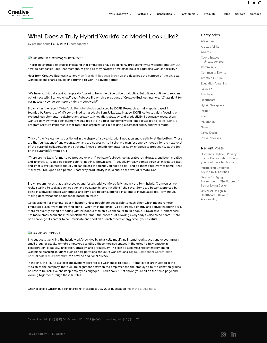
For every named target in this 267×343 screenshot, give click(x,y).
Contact (255, 14)
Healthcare (208, 99)
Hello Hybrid (166, 120)
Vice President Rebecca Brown (98, 75)
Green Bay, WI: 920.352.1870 (121, 319)
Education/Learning (214, 83)
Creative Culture (212, 78)
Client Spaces (210, 57)
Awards (206, 52)
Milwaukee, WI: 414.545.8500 (47, 319)
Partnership (188, 14)
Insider (205, 110)
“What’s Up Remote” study (76, 108)
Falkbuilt (206, 89)
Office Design (209, 132)
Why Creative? (118, 14)
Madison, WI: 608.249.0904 (84, 319)
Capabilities (164, 14)
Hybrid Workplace (213, 105)
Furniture (207, 94)
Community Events (213, 72)
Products (210, 14)
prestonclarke (41, 43)
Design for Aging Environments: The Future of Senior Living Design (220, 181)
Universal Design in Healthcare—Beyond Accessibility (214, 195)
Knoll (204, 116)
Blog (227, 14)
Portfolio (142, 14)
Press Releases (211, 138)
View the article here (141, 288)
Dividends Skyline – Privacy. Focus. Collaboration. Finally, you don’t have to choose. (219, 158)
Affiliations (207, 41)
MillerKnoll (208, 121)
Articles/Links (210, 46)
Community (208, 67)
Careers (240, 14)
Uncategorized (78, 43)
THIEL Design (56, 333)
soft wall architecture (53, 256)
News (204, 127)
